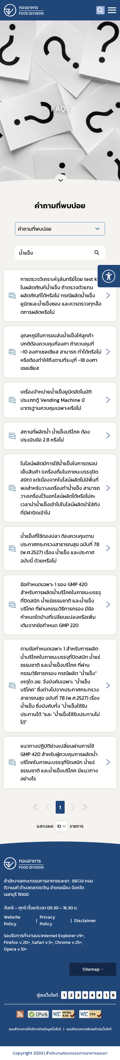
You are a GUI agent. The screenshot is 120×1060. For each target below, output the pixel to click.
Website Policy (12, 920)
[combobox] (61, 826)
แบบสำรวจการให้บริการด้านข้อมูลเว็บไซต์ (35, 1029)
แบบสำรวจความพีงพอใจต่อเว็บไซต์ (89, 1029)
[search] (100, 10)
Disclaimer (85, 920)
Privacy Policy (47, 920)
